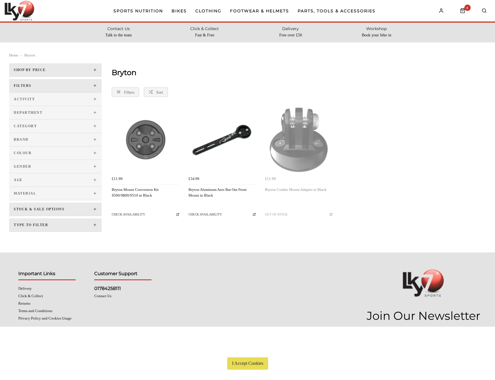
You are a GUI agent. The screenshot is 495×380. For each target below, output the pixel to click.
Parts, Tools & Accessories (337, 11)
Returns (24, 303)
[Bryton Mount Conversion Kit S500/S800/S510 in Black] (145, 140)
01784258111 (107, 288)
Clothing (208, 11)
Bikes (179, 11)
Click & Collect (30, 296)
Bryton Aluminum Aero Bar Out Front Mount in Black (217, 192)
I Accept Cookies (247, 363)
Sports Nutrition (138, 11)
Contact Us (102, 296)
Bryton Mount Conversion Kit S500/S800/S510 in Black (135, 192)
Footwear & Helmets (259, 11)
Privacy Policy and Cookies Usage (45, 318)
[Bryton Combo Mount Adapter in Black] (299, 140)
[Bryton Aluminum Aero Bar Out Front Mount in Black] (222, 140)
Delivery (25, 288)
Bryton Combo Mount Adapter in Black (296, 189)
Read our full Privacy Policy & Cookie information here (247, 350)
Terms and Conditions (35, 311)
